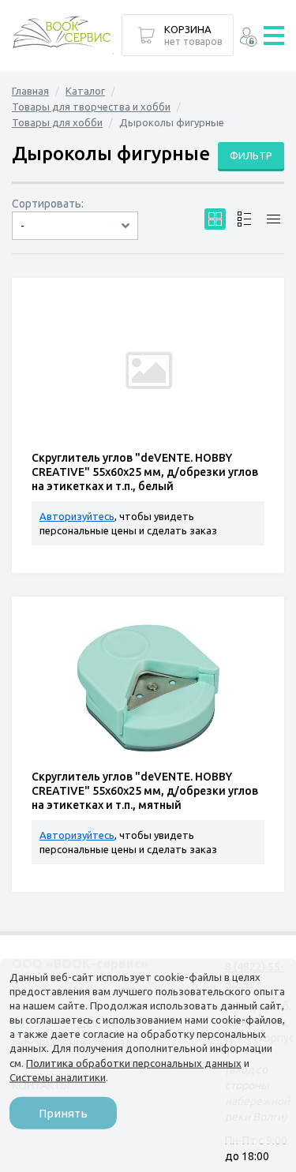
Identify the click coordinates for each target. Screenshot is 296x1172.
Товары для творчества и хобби (91, 106)
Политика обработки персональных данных (134, 1062)
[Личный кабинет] (248, 39)
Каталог (85, 90)
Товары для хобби (57, 122)
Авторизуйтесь (76, 516)
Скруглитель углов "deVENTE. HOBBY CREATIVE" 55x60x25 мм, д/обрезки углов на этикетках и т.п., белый (145, 471)
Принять (63, 1113)
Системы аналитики (57, 1076)
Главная (30, 90)
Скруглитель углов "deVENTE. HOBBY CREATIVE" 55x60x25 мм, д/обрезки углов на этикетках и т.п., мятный (145, 790)
